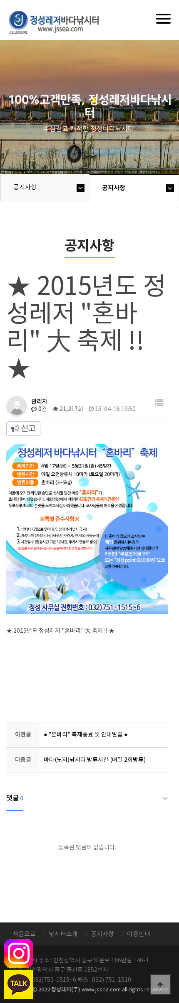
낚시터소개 (63, 934)
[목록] (159, 403)
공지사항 (25, 187)
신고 (27, 429)
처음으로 (24, 934)
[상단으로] (160, 984)
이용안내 (138, 934)
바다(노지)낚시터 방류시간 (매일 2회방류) (95, 760)
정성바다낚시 (59, 21)
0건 (42, 409)
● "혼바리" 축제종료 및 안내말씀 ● (85, 734)
